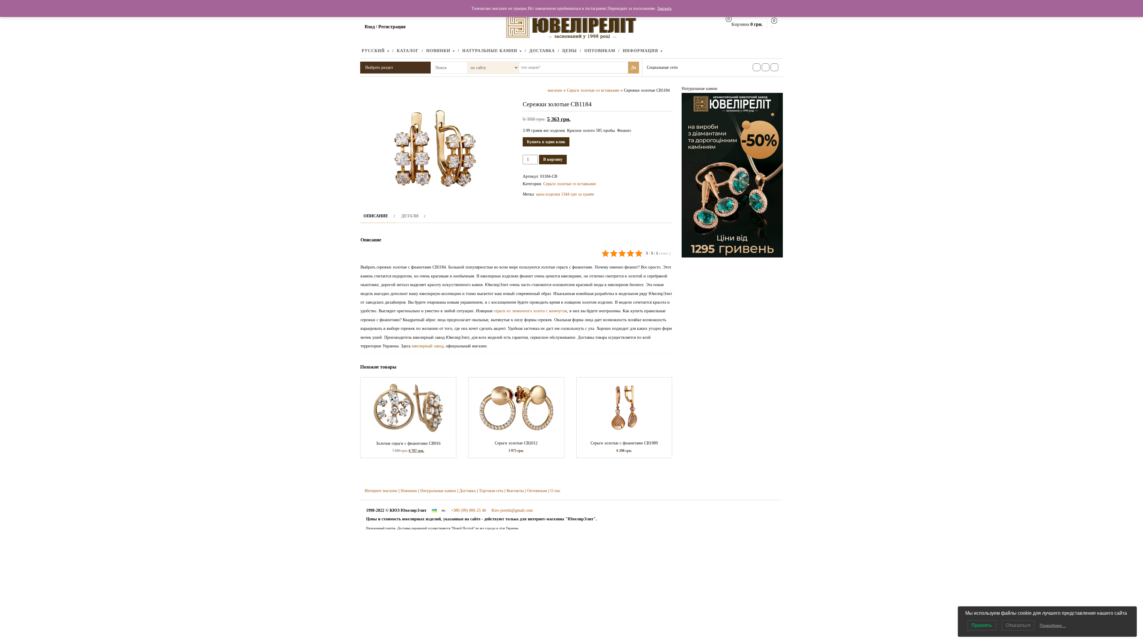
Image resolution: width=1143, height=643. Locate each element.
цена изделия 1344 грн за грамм (565, 194)
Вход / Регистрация (385, 26)
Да (633, 67)
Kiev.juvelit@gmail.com (512, 510)
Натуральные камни (490, 51)
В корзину (553, 159)
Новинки (439, 51)
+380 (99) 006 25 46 (468, 510)
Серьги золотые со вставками (593, 90)
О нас (555, 491)
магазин (555, 90)
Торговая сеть (491, 491)
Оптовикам (599, 51)
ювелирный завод (428, 346)
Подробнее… (1053, 625)
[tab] (378, 216)
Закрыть (664, 8)
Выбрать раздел (379, 67)
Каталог (408, 51)
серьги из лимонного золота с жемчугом (530, 311)
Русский (374, 51)
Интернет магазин (381, 491)
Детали (410, 216)
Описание (375, 216)
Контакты (515, 491)
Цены (569, 51)
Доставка (542, 51)
